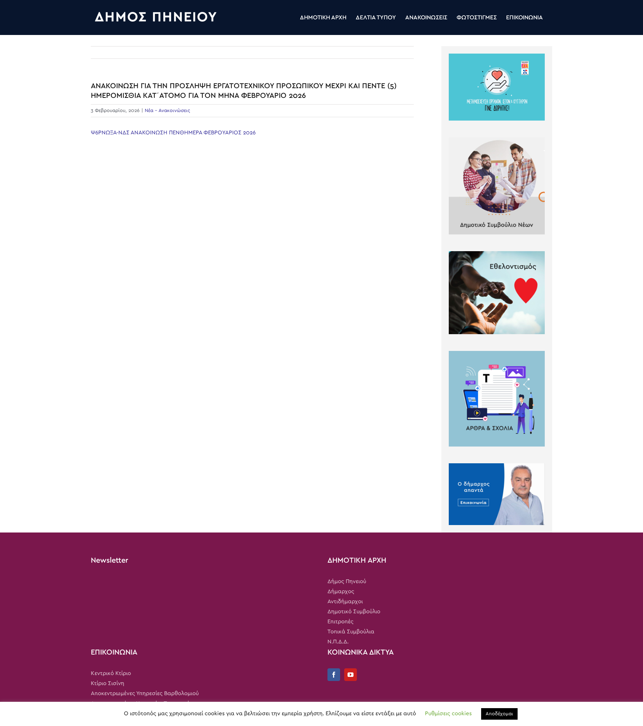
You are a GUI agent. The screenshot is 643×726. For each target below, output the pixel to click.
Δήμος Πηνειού (346, 581)
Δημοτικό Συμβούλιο (353, 611)
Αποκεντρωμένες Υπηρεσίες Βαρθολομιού (145, 693)
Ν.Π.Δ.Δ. (338, 642)
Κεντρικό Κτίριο (111, 673)
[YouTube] (350, 674)
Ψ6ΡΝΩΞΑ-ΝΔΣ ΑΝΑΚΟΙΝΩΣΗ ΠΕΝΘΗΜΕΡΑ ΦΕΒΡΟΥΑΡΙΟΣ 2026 (173, 132)
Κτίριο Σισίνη (107, 683)
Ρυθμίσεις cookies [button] (448, 713)
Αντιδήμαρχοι (345, 601)
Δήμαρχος (340, 591)
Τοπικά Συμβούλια (350, 631)
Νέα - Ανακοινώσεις (167, 110)
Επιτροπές (340, 621)
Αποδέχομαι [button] (499, 713)
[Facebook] (333, 674)
